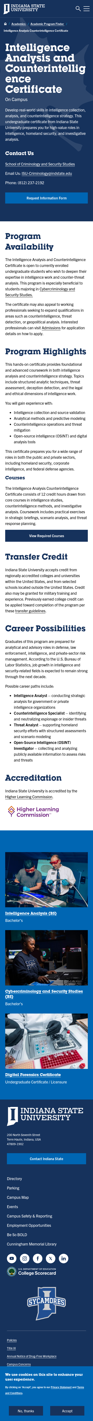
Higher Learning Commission (28, 796)
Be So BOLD (17, 1234)
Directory (14, 1178)
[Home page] (5, 24)
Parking (13, 1187)
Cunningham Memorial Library (31, 1243)
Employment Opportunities (29, 1225)
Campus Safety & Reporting (29, 1215)
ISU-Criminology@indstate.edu (47, 173)
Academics (18, 24)
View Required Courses (46, 535)
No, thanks (26, 1411)
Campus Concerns (19, 1364)
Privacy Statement (61, 1387)
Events (12, 1206)
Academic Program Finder (47, 24)
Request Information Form (47, 198)
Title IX (11, 1348)
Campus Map (18, 1197)
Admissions (51, 327)
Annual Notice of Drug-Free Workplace (31, 1356)
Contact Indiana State (46, 1158)
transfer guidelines (30, 610)
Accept (67, 1411)
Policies (12, 1340)
